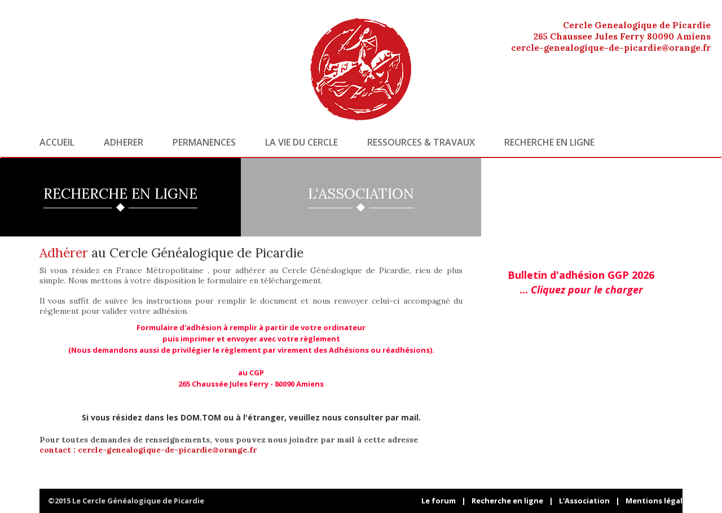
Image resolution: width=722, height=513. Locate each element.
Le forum (438, 501)
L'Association (584, 501)
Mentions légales (658, 501)
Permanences (204, 142)
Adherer (123, 142)
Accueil (56, 142)
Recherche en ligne (549, 142)
